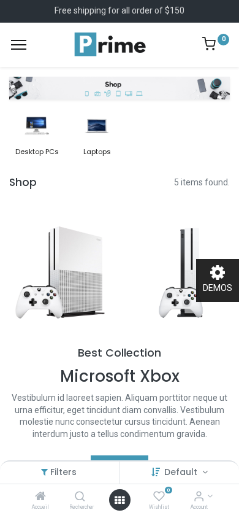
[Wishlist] (159, 497)
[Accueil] (40, 497)
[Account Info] (199, 497)
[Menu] (19, 44)
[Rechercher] (80, 497)
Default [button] (182, 472)
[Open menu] (119, 500)
